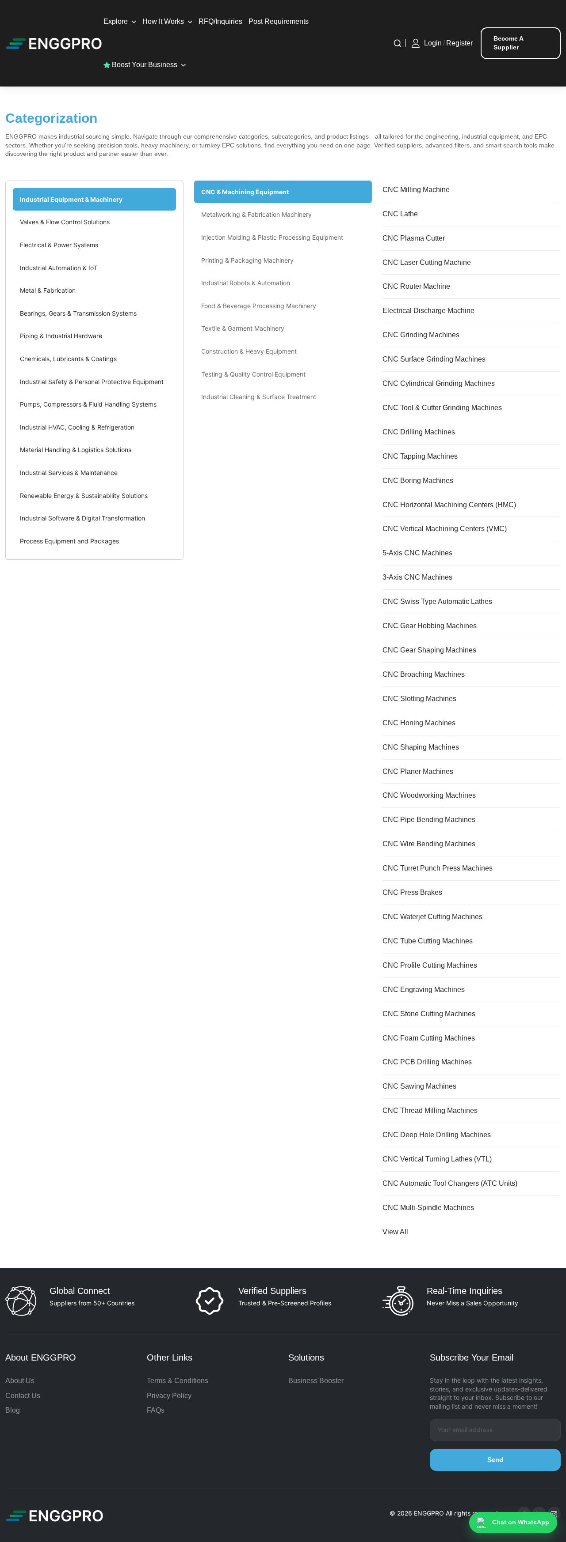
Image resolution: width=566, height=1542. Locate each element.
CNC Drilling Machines (418, 432)
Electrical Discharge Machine (428, 310)
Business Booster (316, 1380)
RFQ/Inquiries (220, 21)
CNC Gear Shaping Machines (429, 650)
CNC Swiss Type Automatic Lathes (437, 601)
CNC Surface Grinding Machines (434, 359)
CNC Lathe (400, 214)
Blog (12, 1410)
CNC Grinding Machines (420, 335)
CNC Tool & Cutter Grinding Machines (442, 407)
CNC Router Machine (416, 286)
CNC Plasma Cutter (413, 238)
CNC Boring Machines (417, 480)
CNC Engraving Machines (423, 989)
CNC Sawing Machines (419, 1086)
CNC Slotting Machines (419, 698)
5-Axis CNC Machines (417, 553)
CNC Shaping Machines (420, 747)
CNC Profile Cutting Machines (429, 965)
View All (395, 1232)
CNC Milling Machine (416, 189)
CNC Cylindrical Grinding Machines (438, 383)
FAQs (155, 1410)
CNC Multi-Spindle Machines (428, 1207)
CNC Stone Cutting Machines (428, 1014)
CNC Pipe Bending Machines (428, 819)
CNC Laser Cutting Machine (426, 262)
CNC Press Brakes (412, 892)
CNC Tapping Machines (420, 456)
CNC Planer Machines (417, 771)
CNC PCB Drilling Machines (427, 1062)
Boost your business (143, 64)
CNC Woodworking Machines (429, 795)
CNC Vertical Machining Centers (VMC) (444, 528)
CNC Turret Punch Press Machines (437, 868)
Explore (115, 21)
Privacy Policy (169, 1395)
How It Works (163, 21)
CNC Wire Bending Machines (428, 844)
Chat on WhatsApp (520, 1522)
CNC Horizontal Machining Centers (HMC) (449, 505)
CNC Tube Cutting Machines (427, 941)
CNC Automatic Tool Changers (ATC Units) (449, 1183)
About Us (19, 1380)
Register (459, 43)
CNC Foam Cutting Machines (428, 1038)
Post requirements (279, 21)
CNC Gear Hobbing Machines (429, 626)
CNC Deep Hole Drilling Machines (436, 1135)
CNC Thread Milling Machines (430, 1110)
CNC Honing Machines (418, 723)
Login (433, 43)
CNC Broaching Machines (423, 674)
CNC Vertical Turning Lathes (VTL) (437, 1159)
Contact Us (22, 1395)
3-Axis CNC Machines (417, 577)
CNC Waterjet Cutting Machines (432, 916)
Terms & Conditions (177, 1380)
